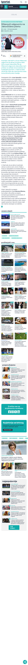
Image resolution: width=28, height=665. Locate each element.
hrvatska (4, 438)
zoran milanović (13, 235)
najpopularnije (9, 481)
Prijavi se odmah (8, 429)
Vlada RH (4, 235)
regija (21, 438)
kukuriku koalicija (17, 238)
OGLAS (14, 15)
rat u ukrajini (13, 438)
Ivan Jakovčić (5, 238)
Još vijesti (12, 527)
